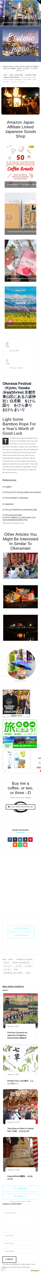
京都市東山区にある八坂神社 (13, 973)
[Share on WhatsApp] (20, 844)
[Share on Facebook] (10, 839)
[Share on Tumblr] (25, 839)
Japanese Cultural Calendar (11, 77)
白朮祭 (28, 973)
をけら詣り (7, 969)
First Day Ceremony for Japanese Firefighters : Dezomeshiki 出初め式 (17, 1035)
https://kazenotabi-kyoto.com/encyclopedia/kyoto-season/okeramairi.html (19, 517)
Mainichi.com (19, 523)
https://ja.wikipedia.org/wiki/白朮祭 (20, 510)
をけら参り (28, 966)
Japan (10, 959)
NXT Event (18, 1196)
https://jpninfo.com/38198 (15, 498)
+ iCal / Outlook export (21, 935)
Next (36, 13)
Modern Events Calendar (24, 1201)
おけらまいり (8, 966)
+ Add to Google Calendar (21, 928)
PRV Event (22, 1188)
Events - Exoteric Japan (16, 75)
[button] (37, 60)
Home (5, 75)
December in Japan (30, 75)
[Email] (25, 844)
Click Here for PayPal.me (22, 807)
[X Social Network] (15, 839)
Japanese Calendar (24, 959)
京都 (15, 969)
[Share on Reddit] (15, 844)
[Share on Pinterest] (30, 839)
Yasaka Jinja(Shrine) (21, 962)
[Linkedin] (20, 839)
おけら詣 (18, 966)
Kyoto (6, 962)
